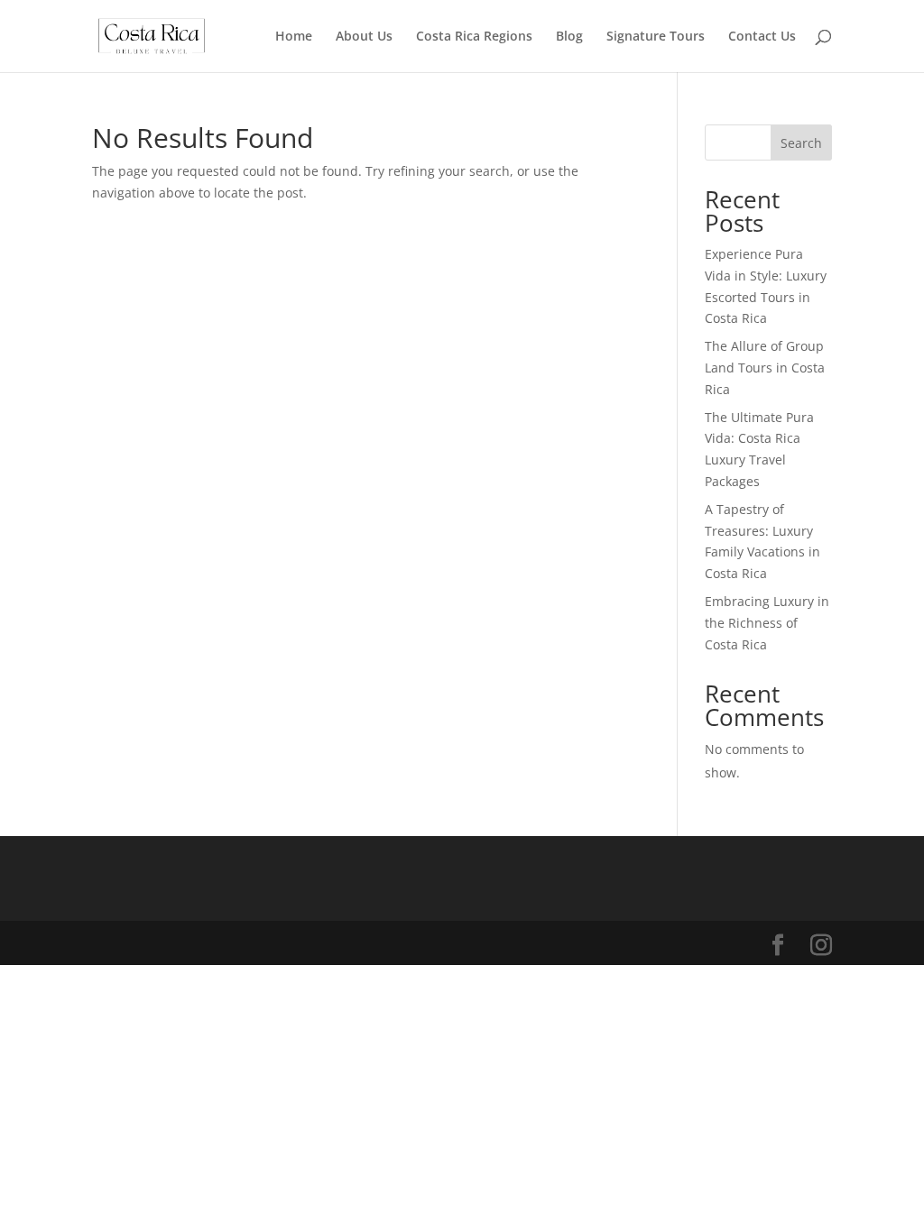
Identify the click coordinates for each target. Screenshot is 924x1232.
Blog (569, 37)
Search (801, 143)
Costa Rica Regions (474, 37)
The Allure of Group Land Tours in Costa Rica (765, 367)
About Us (364, 37)
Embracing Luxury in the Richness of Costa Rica (767, 623)
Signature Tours (655, 37)
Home (293, 37)
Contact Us (762, 37)
